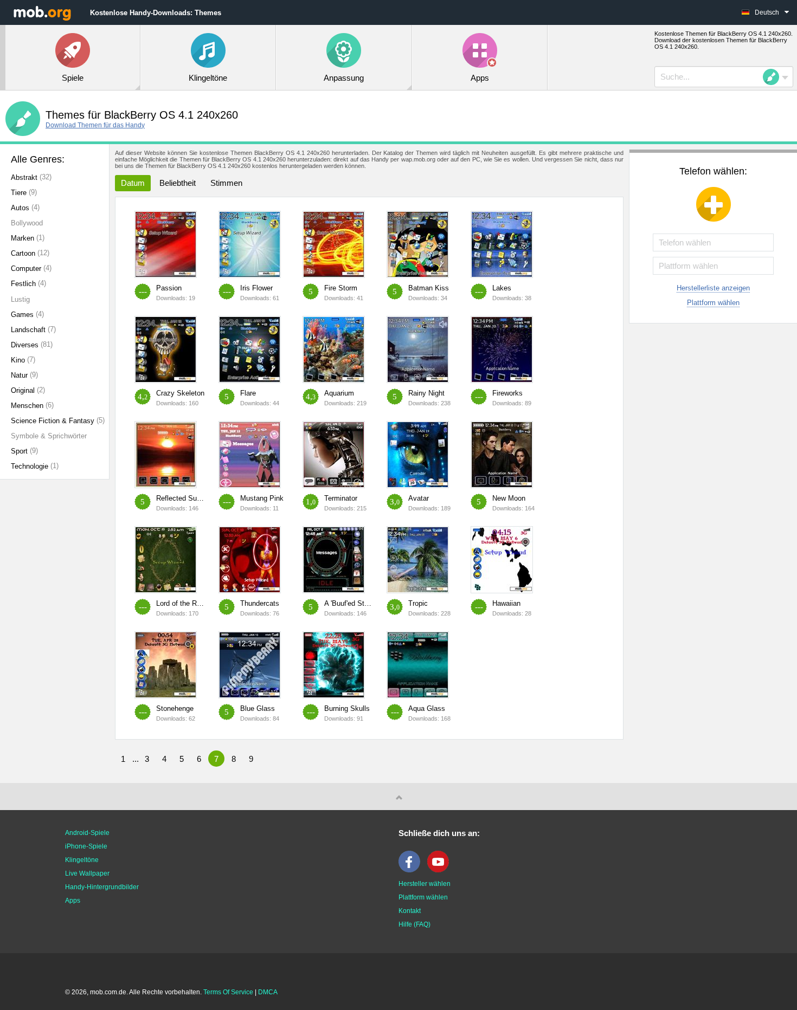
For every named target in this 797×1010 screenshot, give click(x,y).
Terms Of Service (228, 992)
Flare (248, 393)
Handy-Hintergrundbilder (102, 887)
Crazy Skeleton (180, 393)
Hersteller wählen (424, 884)
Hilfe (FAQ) (414, 924)
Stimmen (226, 182)
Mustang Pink (262, 498)
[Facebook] (412, 870)
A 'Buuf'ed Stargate (354, 603)
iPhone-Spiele (86, 846)
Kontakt (409, 911)
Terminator (340, 498)
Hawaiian (506, 603)
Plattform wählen (713, 303)
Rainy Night (426, 393)
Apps (72, 900)
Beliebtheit (177, 182)
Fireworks (507, 393)
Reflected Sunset (183, 498)
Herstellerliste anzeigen (713, 288)
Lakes (501, 288)
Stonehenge (175, 708)
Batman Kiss (428, 288)
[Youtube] (440, 870)
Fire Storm (340, 288)
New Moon (508, 498)
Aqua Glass (426, 708)
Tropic (418, 603)
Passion (169, 288)
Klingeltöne (82, 860)
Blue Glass (257, 708)
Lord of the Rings (183, 603)
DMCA (268, 992)
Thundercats (259, 603)
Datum (133, 182)
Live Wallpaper (87, 873)
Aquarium (339, 393)
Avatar (418, 498)
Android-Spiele (87, 833)
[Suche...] (774, 77)
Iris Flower (256, 288)
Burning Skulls (347, 708)
